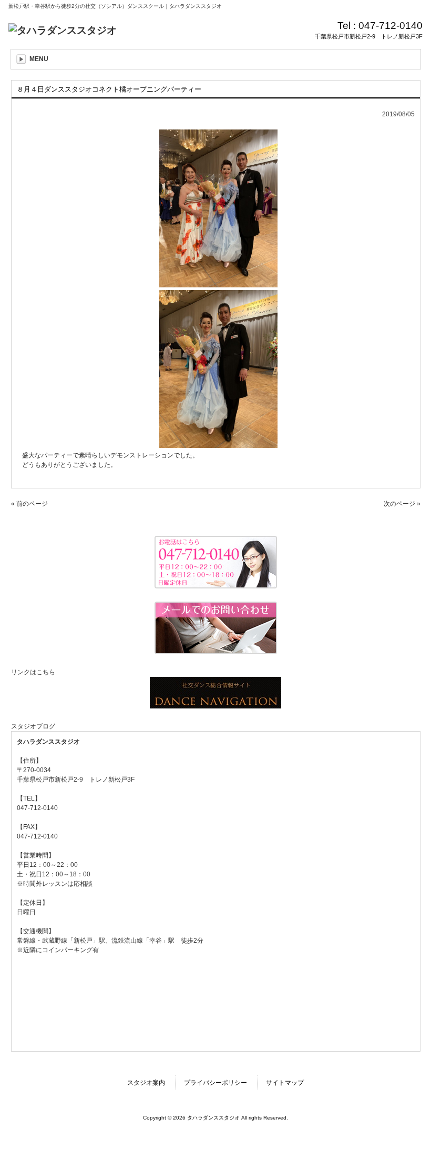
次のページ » (402, 503)
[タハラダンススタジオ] (62, 30)
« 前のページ (29, 503)
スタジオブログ (33, 726)
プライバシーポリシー (215, 1082)
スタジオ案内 (146, 1082)
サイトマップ (285, 1082)
